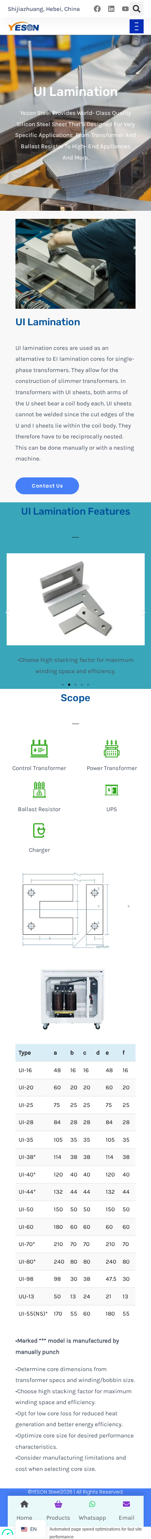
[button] (137, 9)
